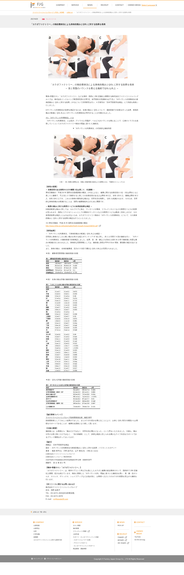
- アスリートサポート (80, 543)
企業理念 (37, 528)
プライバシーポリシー (53, 559)
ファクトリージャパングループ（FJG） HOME (48, 12)
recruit (123, 534)
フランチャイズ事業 (79, 531)
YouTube (138, 537)
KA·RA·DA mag (140, 540)
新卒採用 (121, 540)
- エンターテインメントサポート (84, 546)
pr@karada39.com (60, 499)
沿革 (35, 531)
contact (140, 522)
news (122, 522)
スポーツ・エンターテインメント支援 (86, 537)
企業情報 (37, 525)
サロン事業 (76, 525)
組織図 (36, 537)
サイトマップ (38, 559)
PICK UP (121, 525)
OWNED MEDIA (139, 532)
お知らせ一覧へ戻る (39, 512)
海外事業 (76, 528)
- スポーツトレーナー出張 (81, 540)
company (39, 522)
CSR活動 (37, 534)
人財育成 (76, 534)
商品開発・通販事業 (79, 549)
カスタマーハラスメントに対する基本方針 (48, 540)
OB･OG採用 (122, 543)
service (78, 522)
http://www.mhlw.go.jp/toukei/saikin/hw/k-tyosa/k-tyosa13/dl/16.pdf (72, 226)
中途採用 (121, 537)
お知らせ (70, 12)
